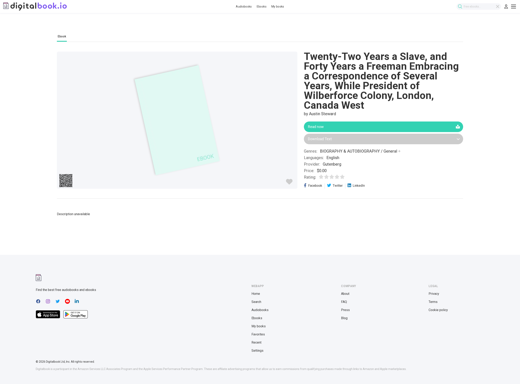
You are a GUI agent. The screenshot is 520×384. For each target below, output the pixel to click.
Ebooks (261, 6)
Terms (433, 302)
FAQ (344, 302)
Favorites (258, 334)
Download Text (320, 139)
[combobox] (478, 6)
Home (255, 294)
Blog (344, 318)
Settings (257, 351)
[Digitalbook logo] (35, 6)
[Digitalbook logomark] (38, 277)
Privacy (434, 294)
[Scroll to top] (509, 373)
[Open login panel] (506, 6)
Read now (316, 127)
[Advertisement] (260, 26)
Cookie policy (438, 310)
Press (345, 310)
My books (277, 6)
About (345, 294)
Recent (256, 342)
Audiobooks (244, 6)
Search (256, 302)
